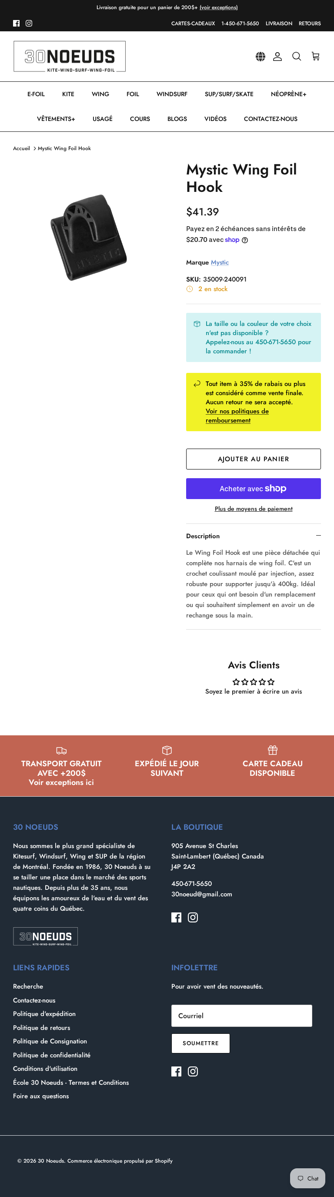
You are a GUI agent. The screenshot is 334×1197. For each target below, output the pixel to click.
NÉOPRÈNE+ (289, 94)
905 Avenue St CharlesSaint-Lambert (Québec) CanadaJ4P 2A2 (217, 856)
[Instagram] (29, 23)
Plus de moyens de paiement (254, 509)
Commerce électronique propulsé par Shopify (120, 1161)
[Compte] (276, 56)
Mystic (220, 262)
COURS (140, 118)
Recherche (28, 986)
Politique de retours (41, 1028)
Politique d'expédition (44, 1014)
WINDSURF (172, 94)
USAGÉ (103, 118)
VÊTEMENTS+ (56, 118)
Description (203, 536)
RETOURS (310, 23)
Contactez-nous (34, 1000)
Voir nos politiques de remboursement (237, 415)
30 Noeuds (51, 1161)
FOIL (133, 94)
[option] (90, 238)
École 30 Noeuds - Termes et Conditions (71, 1082)
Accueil (21, 148)
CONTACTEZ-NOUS (270, 118)
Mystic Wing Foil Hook (64, 148)
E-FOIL (36, 94)
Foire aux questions (41, 1096)
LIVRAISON (279, 23)
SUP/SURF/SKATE (229, 94)
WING (100, 94)
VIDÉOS (215, 118)
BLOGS (177, 118)
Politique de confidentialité (51, 1055)
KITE (68, 94)
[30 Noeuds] (69, 56)
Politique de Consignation (50, 1041)
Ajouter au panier (253, 459)
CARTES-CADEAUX (193, 23)
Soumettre (201, 1043)
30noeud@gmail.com (201, 894)
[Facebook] (16, 23)
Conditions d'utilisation (45, 1068)
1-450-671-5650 (240, 23)
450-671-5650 (191, 884)
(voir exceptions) (219, 7)
